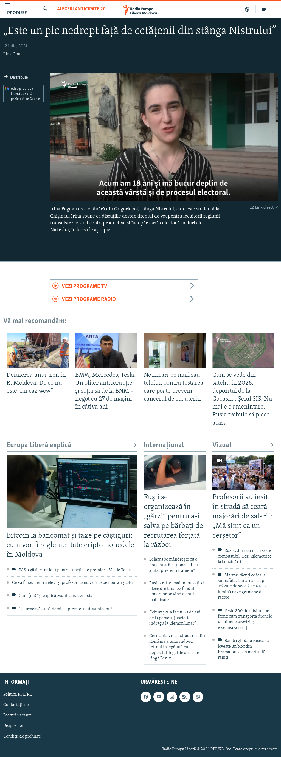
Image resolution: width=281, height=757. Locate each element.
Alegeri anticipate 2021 (83, 9)
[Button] (16, 78)
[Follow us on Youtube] (158, 697)
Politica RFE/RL (17, 695)
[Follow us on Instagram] (172, 697)
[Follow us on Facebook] (145, 697)
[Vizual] (264, 9)
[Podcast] (247, 9)
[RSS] (184, 697)
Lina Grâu (12, 54)
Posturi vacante (17, 715)
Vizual (221, 445)
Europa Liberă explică (39, 445)
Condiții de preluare (22, 736)
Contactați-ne (16, 705)
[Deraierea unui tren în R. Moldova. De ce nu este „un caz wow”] (38, 350)
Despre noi (13, 726)
